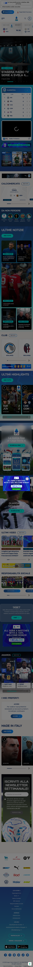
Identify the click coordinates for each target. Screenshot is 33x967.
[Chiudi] (27, 478)
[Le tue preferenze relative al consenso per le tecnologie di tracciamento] (30, 964)
